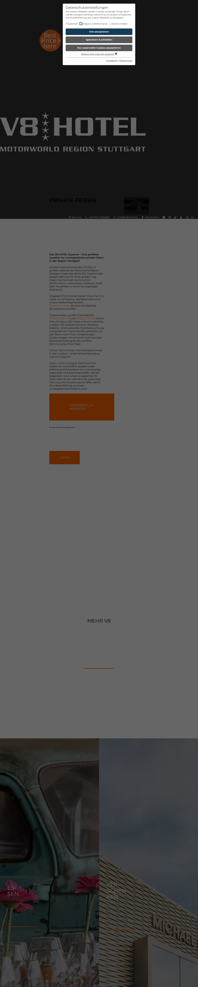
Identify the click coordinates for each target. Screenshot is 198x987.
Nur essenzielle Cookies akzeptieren (99, 48)
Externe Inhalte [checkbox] (119, 24)
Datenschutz (125, 60)
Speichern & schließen (99, 39)
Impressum (112, 60)
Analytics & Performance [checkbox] (94, 24)
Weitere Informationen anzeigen (98, 54)
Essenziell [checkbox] (73, 24)
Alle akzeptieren (99, 31)
